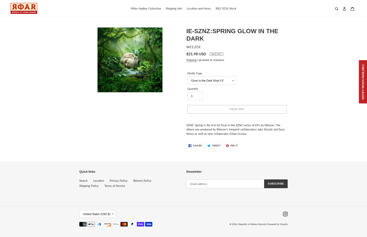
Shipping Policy (89, 185)
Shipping (191, 60)
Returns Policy (142, 180)
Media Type (194, 73)
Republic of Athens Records (253, 224)
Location (98, 180)
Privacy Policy (118, 180)
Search (83, 180)
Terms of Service (114, 185)
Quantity (192, 88)
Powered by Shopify (277, 224)
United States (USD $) (96, 214)
